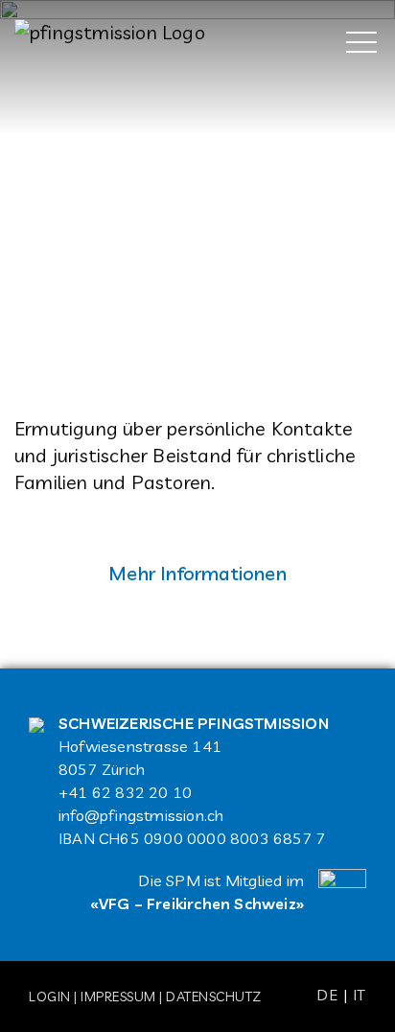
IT (359, 994)
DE (326, 994)
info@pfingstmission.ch (140, 815)
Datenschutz (214, 996)
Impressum (118, 996)
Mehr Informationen (197, 573)
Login (50, 996)
